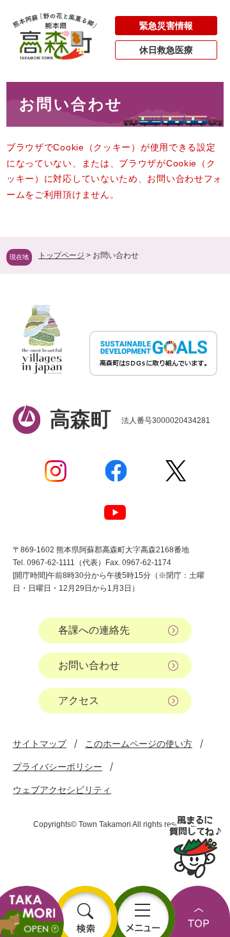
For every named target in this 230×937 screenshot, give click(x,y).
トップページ (61, 255)
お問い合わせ (88, 665)
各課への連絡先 (94, 630)
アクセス (78, 700)
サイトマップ (39, 744)
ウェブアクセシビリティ (62, 790)
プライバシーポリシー (57, 767)
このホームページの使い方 (138, 744)
